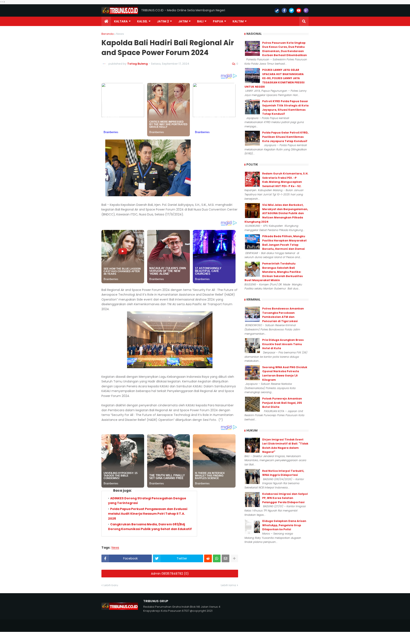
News (120, 34)
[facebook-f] (284, 10)
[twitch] (306, 10)
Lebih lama (228, 585)
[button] (304, 21)
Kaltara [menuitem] (121, 21)
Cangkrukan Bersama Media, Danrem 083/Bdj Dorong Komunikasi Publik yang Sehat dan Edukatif (150, 526)
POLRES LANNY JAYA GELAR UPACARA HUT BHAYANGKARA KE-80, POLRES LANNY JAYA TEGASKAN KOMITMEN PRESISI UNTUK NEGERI (275, 78)
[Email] (225, 558)
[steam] (277, 10)
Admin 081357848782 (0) (170, 573)
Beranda (107, 34)
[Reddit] (208, 558)
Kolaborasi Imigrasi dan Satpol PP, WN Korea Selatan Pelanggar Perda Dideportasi (285, 498)
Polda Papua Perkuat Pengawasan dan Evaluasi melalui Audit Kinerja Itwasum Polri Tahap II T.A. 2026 (147, 514)
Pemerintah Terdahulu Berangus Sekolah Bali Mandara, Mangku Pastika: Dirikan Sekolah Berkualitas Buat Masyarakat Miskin (274, 272)
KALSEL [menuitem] (142, 21)
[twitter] (291, 10)
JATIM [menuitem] (183, 21)
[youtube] (298, 10)
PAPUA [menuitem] (218, 21)
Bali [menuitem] (200, 21)
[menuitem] (106, 21)
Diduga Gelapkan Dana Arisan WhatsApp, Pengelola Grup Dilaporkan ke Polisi (284, 525)
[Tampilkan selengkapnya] (234, 558)
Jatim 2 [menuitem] (163, 21)
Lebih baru (111, 585)
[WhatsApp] (217, 558)
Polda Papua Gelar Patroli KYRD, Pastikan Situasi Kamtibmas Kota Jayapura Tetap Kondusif (285, 137)
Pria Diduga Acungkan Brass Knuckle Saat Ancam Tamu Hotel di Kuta (283, 344)
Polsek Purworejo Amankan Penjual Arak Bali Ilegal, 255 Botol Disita (282, 403)
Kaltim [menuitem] (238, 21)
